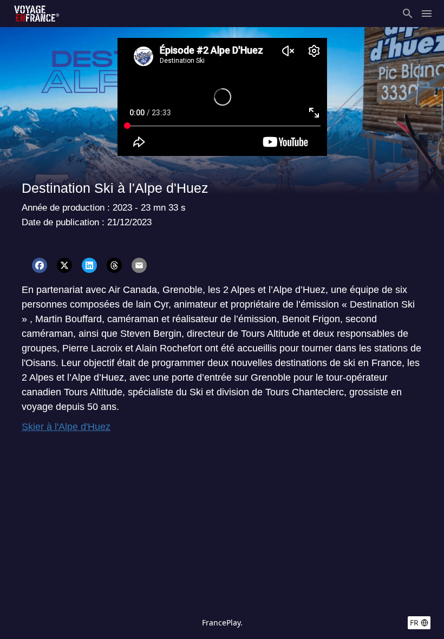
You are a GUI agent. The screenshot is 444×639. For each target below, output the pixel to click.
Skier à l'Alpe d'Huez (66, 426)
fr (414, 622)
